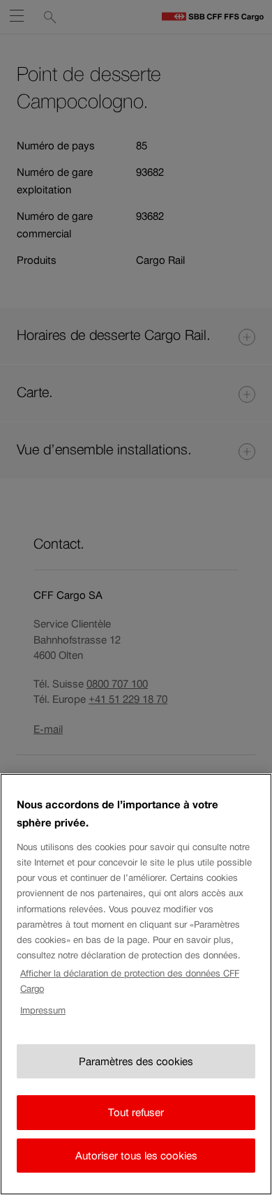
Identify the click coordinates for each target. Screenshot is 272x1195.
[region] (136, 984)
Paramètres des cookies (136, 1061)
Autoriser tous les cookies (136, 1155)
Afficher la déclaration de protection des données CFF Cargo (129, 981)
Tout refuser (136, 1112)
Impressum (43, 1010)
